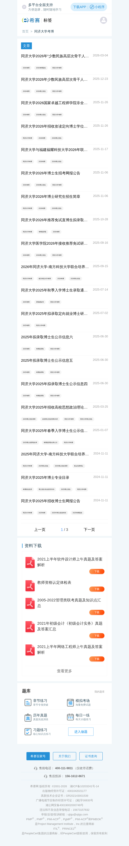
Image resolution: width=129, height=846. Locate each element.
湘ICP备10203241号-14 (84, 786)
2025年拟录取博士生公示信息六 (47, 337)
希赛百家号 (38, 756)
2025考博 (26, 302)
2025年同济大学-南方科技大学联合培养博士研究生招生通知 (55, 454)
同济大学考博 (56, 68)
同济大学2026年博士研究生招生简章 (50, 197)
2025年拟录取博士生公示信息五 (47, 360)
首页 (25, 31)
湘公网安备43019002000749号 (64, 805)
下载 (96, 571)
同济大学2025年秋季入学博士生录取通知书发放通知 (55, 290)
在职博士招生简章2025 (50, 419)
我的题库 (99, 691)
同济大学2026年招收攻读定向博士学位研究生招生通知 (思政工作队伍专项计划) (55, 126)
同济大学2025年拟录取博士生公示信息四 (54, 384)
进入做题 (80, 732)
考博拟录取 (42, 232)
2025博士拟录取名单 (30, 442)
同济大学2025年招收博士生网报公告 (50, 501)
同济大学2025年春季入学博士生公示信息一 (55, 431)
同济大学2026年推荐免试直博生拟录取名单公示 (55, 220)
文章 (26, 46)
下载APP (79, 7)
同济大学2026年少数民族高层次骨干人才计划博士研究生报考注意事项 (55, 79)
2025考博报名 (77, 513)
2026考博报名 (41, 68)
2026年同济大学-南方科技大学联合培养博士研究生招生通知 (55, 267)
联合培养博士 (78, 466)
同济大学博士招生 (86, 419)
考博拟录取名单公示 (50, 442)
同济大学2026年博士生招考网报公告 (50, 173)
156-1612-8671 (75, 776)
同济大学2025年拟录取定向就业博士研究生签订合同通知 (55, 314)
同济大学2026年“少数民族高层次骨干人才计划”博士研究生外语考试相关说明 (55, 56)
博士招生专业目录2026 (46, 489)
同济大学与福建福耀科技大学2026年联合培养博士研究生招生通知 (55, 150)
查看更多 (64, 671)
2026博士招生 (41, 91)
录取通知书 (40, 302)
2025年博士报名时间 (59, 513)
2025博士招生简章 (29, 419)
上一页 (39, 529)
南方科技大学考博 (45, 278)
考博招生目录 (27, 489)
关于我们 (64, 756)
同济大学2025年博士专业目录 (45, 477)
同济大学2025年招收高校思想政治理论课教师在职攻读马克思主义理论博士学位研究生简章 (55, 407)
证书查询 (91, 756)
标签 (47, 20)
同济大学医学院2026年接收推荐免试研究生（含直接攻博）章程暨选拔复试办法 (55, 243)
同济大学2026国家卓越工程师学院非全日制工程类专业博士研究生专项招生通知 (55, 103)
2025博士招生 (43, 466)
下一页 (89, 529)
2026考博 (26, 68)
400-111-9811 (64, 768)
